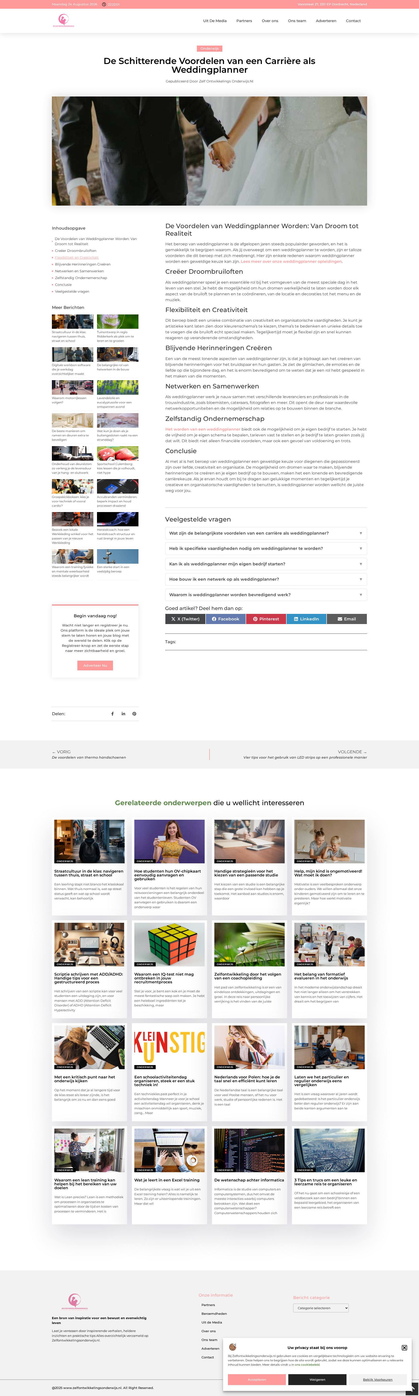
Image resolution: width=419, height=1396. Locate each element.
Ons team (297, 20)
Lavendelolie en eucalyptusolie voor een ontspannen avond (114, 402)
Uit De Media (215, 20)
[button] (404, 1347)
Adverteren (326, 20)
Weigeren (317, 1380)
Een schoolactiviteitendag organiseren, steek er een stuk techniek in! (164, 1081)
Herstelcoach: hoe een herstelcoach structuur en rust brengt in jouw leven (116, 534)
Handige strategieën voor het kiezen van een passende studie (246, 873)
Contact (353, 20)
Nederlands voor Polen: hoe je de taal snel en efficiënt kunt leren (247, 1079)
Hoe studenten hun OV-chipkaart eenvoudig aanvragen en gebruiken (167, 875)
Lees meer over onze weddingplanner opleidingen (291, 261)
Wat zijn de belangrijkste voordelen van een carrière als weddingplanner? (266, 533)
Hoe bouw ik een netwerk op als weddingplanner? (266, 579)
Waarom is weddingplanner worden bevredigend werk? (266, 594)
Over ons (270, 20)
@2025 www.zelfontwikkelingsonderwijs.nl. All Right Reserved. (103, 1388)
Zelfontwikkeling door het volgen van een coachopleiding (247, 976)
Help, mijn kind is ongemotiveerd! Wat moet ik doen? (328, 873)
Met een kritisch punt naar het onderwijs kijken (84, 1079)
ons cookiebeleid (307, 1365)
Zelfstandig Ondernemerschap (81, 278)
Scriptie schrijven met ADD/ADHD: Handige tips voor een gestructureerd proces (88, 978)
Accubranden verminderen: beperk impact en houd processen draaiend (117, 501)
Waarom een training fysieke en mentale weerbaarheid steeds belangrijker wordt (72, 571)
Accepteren (257, 1380)
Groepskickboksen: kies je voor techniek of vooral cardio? (70, 501)
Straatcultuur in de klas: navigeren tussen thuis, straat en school (69, 336)
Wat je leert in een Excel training (167, 1180)
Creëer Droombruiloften (75, 251)
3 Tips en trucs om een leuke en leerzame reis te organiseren (325, 1182)
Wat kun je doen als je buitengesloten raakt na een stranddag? (117, 435)
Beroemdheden (214, 1314)
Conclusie (63, 284)
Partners (244, 20)
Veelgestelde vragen (72, 291)
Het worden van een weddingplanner (203, 429)
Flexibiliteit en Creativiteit (77, 257)
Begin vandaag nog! (95, 615)
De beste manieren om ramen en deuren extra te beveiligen (70, 435)
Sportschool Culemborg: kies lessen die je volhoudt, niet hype (116, 468)
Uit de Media (211, 1322)
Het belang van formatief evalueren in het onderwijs (321, 976)
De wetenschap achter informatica (249, 1180)
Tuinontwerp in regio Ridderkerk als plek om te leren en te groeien (115, 336)
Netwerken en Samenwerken (79, 271)
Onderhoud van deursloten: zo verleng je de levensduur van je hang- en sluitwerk (72, 468)
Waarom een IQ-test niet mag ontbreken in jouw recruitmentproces (164, 978)
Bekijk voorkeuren (378, 1380)
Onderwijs (210, 48)
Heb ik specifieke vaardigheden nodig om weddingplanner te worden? (266, 548)
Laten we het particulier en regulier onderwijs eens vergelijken (321, 1081)
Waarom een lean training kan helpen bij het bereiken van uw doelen (85, 1184)
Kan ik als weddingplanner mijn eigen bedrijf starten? (266, 564)
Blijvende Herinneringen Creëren (83, 264)
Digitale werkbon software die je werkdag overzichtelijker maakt (71, 369)
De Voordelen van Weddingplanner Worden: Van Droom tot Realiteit (96, 241)
